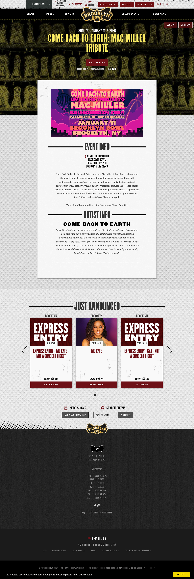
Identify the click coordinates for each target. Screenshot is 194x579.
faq (159, 4)
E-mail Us (99, 538)
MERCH (127, 5)
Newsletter (108, 5)
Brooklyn (38, 4)
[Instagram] (166, 4)
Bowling (69, 14)
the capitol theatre (110, 550)
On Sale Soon (51, 385)
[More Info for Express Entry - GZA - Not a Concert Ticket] (142, 332)
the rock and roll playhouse (138, 550)
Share (184, 25)
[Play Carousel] (163, 316)
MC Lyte (96, 351)
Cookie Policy (92, 568)
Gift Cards (93, 512)
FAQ (83, 512)
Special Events (130, 14)
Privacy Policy (77, 568)
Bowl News (159, 14)
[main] (97, 224)
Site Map (65, 568)
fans (45, 550)
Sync (169, 25)
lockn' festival (78, 550)
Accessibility (150, 568)
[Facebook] (163, 4)
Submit (125, 415)
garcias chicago (59, 550)
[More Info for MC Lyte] (96, 332)
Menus (50, 14)
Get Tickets (97, 62)
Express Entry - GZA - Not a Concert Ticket (142, 353)
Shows (31, 14)
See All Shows (73, 415)
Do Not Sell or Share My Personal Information (121, 568)
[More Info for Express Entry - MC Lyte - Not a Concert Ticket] (51, 332)
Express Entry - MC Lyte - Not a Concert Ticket (51, 353)
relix (93, 550)
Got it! (181, 574)
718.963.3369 (77, 4)
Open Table (144, 5)
